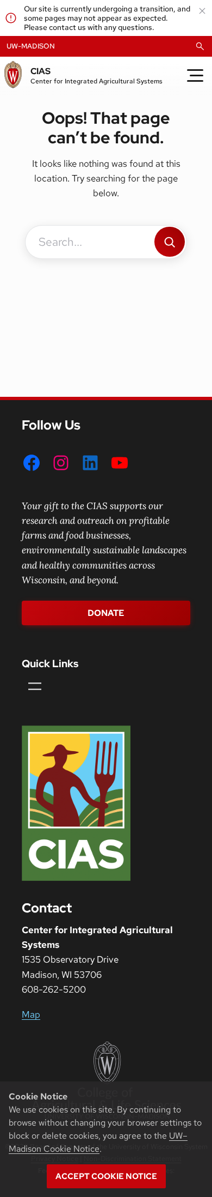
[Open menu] (35, 686)
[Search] (169, 242)
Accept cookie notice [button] (106, 1176)
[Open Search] (200, 46)
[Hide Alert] (202, 10)
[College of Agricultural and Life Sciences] (106, 1080)
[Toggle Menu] (195, 76)
